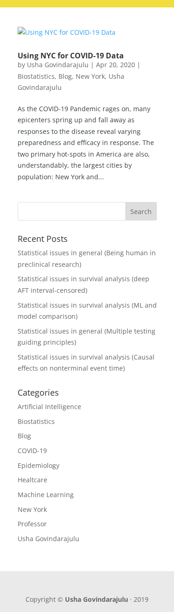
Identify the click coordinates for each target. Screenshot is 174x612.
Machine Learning (46, 494)
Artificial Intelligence (49, 406)
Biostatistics (36, 76)
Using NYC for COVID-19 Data (71, 55)
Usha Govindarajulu (58, 64)
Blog (65, 76)
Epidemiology (38, 465)
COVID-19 (32, 450)
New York (90, 76)
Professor (32, 523)
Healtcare (32, 479)
